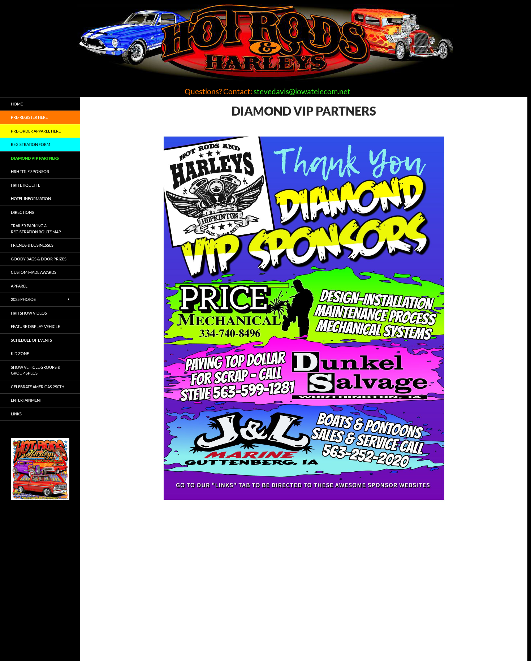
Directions (22, 212)
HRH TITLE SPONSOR (30, 171)
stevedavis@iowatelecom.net (302, 91)
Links (16, 413)
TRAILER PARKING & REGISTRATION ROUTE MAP (36, 228)
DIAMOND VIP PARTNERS (35, 158)
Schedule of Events (31, 340)
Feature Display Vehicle (35, 326)
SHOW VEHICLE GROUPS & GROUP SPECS (35, 370)
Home (17, 103)
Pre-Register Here (29, 117)
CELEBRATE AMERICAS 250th (37, 386)
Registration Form (30, 144)
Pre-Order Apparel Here (36, 131)
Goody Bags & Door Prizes (38, 258)
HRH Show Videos (29, 313)
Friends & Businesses (32, 245)
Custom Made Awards (33, 272)
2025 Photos (23, 299)
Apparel (19, 286)
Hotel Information (31, 198)
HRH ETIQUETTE (25, 185)
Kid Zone (20, 353)
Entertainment (26, 400)
